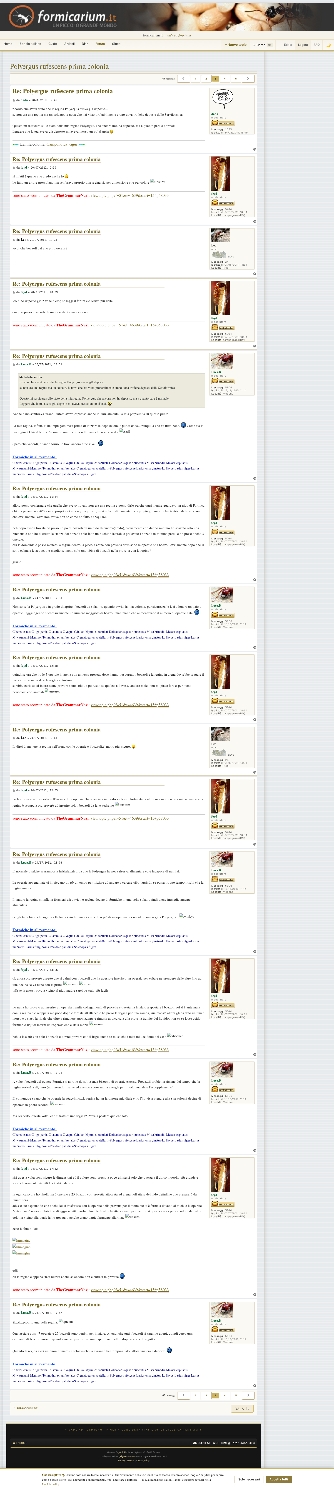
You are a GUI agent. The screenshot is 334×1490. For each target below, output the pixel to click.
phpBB (122, 1452)
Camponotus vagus (62, 144)
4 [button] (225, 78)
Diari (85, 44)
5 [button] (236, 78)
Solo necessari (249, 1479)
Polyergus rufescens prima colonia (59, 66)
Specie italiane (30, 44)
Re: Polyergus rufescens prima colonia (62, 91)
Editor (288, 44)
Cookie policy (51, 1484)
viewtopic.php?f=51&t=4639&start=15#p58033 (130, 195)
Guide (52, 44)
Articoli (69, 44)
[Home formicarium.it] (167, 17)
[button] (183, 79)
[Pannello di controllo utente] (278, 45)
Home (8, 44)
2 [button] (206, 78)
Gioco (116, 44)
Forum (100, 44)
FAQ (317, 44)
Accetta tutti (278, 1479)
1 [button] (195, 78)
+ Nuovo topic (236, 44)
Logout (303, 44)
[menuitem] (206, 1443)
